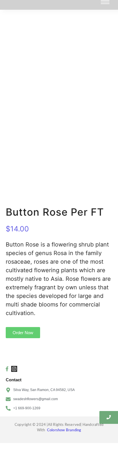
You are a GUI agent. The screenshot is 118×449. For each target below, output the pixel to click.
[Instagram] (14, 369)
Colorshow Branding (64, 430)
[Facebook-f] (7, 369)
